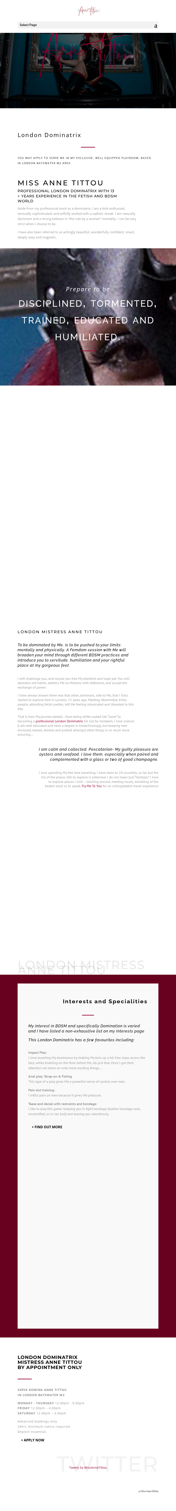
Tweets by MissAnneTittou (88, 1467)
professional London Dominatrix (59, 721)
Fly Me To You (92, 786)
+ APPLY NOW (32, 1440)
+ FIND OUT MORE (47, 1127)
